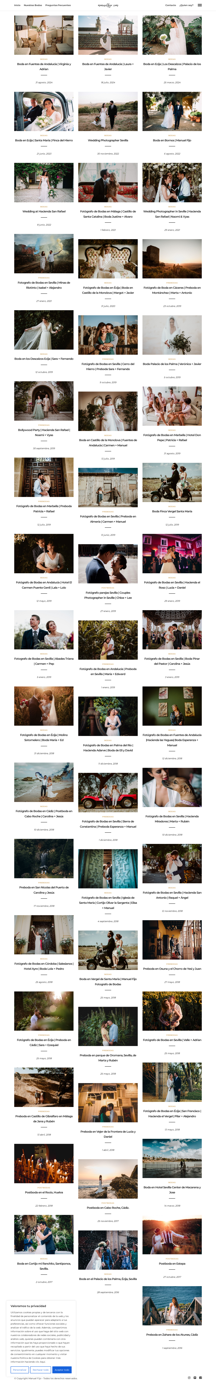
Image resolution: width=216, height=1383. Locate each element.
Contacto (170, 5)
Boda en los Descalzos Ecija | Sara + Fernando (43, 359)
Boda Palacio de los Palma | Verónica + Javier (172, 364)
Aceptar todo (62, 1369)
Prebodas (44, 278)
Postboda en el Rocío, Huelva (44, 1192)
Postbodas (108, 588)
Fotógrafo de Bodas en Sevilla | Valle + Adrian (172, 1040)
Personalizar (20, 1369)
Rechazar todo (41, 1369)
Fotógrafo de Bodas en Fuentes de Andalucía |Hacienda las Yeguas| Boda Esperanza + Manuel (172, 740)
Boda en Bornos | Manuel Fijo (172, 140)
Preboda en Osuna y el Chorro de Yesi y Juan (172, 969)
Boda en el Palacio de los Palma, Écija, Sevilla (108, 1279)
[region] (41, 1339)
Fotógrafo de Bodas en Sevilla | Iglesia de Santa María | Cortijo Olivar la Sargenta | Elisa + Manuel (108, 903)
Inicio (17, 5)
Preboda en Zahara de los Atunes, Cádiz (172, 1334)
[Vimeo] (195, 1377)
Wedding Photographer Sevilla (108, 140)
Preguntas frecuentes (58, 5)
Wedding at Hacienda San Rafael (43, 211)
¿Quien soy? (186, 5)
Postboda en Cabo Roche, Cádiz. (108, 1208)
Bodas (44, 59)
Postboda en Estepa (172, 1263)
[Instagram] (189, 1377)
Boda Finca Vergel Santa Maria (172, 511)
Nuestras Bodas (33, 5)
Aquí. (43, 1361)
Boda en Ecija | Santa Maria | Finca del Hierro (44, 140)
